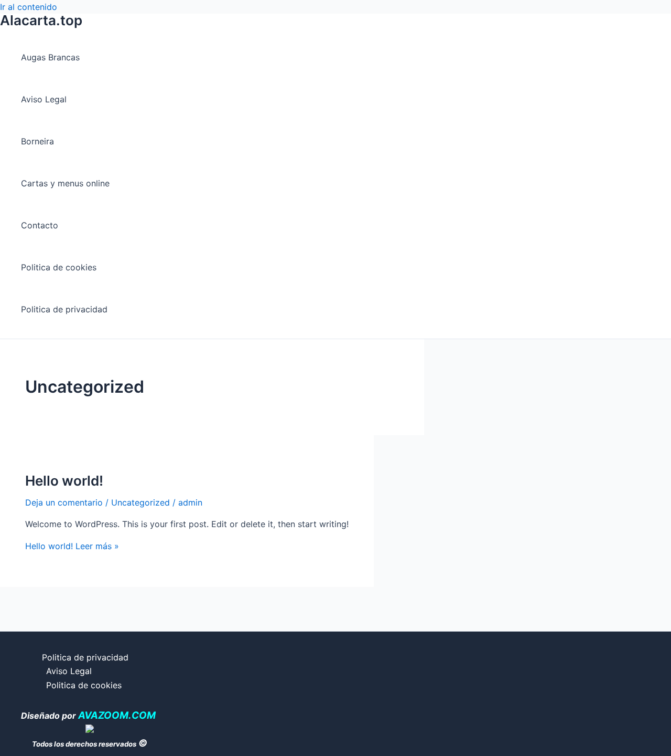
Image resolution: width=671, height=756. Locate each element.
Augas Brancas (50, 57)
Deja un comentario (64, 502)
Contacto (39, 225)
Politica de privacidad (64, 309)
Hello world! (64, 480)
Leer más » (72, 546)
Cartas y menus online (65, 183)
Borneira (37, 141)
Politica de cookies (58, 267)
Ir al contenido (28, 7)
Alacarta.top (41, 20)
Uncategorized (140, 502)
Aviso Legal (44, 99)
